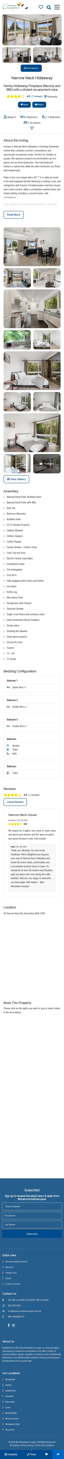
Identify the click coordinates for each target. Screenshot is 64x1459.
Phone (32, 1454)
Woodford (9, 1430)
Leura (7, 1407)
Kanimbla (9, 1396)
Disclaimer (14, 1445)
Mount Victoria (11, 1418)
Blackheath (10, 1379)
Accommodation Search (16, 1261)
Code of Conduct (13, 1284)
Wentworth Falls (12, 1424)
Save (25, 104)
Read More (13, 214)
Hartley (8, 1385)
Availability (12, 1454)
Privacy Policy (27, 1445)
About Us (9, 1267)
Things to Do (11, 1273)
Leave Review (15, 801)
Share (40, 104)
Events (8, 1278)
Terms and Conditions (44, 1445)
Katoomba (10, 1402)
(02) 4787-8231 (14, 1305)
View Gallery (32, 68)
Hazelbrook (10, 1390)
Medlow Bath (11, 1413)
